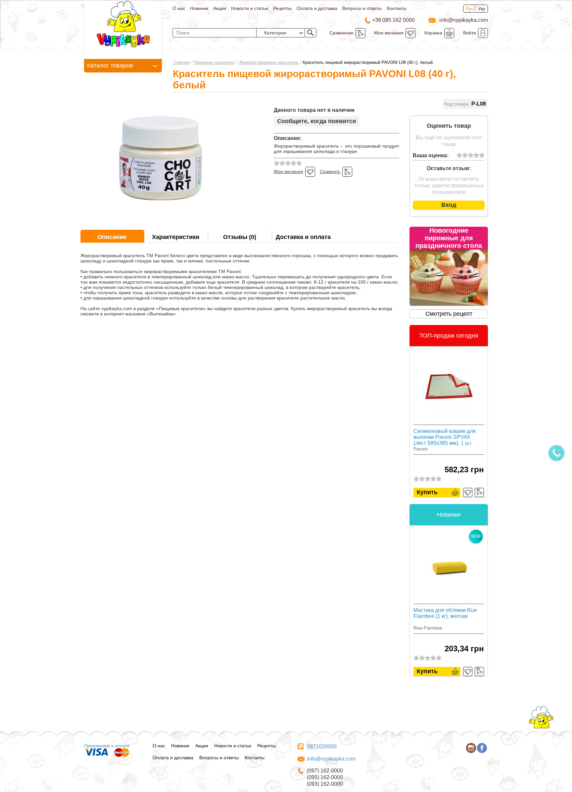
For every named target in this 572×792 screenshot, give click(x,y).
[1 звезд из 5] (459, 155)
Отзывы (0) (239, 237)
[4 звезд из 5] (476, 155)
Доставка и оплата (303, 237)
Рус (469, 8)
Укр (481, 8)
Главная (181, 62)
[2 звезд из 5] (465, 155)
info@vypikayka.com (331, 759)
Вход (448, 205)
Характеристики (175, 237)
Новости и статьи (249, 8)
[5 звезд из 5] (482, 155)
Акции (219, 8)
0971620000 (322, 746)
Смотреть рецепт (448, 313)
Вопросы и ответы (362, 8)
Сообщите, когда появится (316, 121)
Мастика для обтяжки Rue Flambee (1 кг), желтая (445, 613)
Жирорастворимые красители (268, 62)
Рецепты (282, 8)
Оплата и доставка (317, 8)
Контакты (396, 8)
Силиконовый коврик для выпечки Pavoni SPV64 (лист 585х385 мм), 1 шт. (444, 437)
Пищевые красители (214, 62)
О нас (178, 8)
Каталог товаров (110, 65)
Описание (111, 237)
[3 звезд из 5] (470, 155)
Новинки (199, 8)
